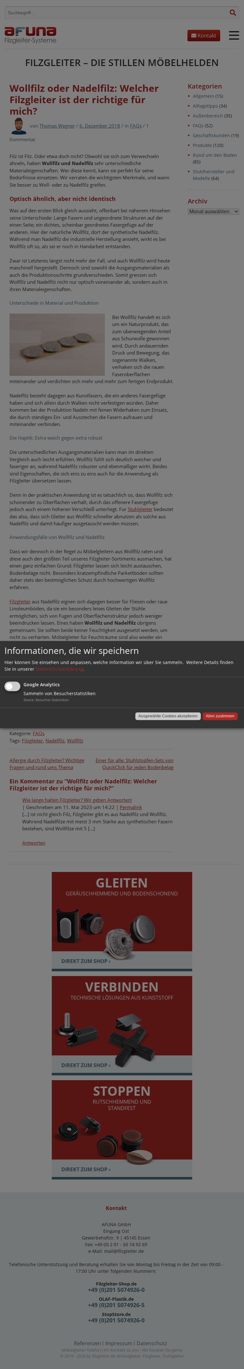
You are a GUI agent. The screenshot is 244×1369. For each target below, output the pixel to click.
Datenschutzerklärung (59, 669)
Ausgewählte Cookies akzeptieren (168, 716)
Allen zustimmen (220, 716)
